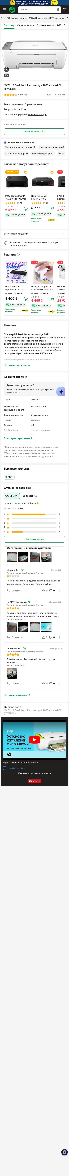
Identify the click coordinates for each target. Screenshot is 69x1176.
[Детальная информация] (18, 254)
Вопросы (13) (30, 496)
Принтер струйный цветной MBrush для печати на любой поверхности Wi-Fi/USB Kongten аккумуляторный (42, 288)
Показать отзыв (16, 768)
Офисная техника (17, 18)
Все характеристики (18, 438)
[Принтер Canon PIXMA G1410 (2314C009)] (42, 181)
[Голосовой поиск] (58, 9)
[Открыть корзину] (64, 9)
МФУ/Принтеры (37, 18)
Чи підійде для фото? (43, 154)
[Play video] (34, 740)
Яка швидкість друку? (16, 154)
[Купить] (25, 208)
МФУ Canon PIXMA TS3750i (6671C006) (15, 197)
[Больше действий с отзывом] (59, 591)
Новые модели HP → (34, 132)
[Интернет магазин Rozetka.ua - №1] (12, 9)
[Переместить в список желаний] (25, 172)
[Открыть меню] (4, 9)
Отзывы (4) (11, 496)
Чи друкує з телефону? (51, 147)
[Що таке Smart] (51, 220)
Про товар (9, 25)
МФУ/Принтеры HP (58, 18)
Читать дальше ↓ (16, 619)
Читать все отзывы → (17, 695)
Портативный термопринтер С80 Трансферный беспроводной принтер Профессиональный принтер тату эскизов (16, 288)
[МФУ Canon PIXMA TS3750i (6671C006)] (16, 181)
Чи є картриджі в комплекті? (20, 147)
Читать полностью (17, 365)
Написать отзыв (34, 539)
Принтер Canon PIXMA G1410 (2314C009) (39, 198)
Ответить (17, 591)
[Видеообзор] (6, 70)
